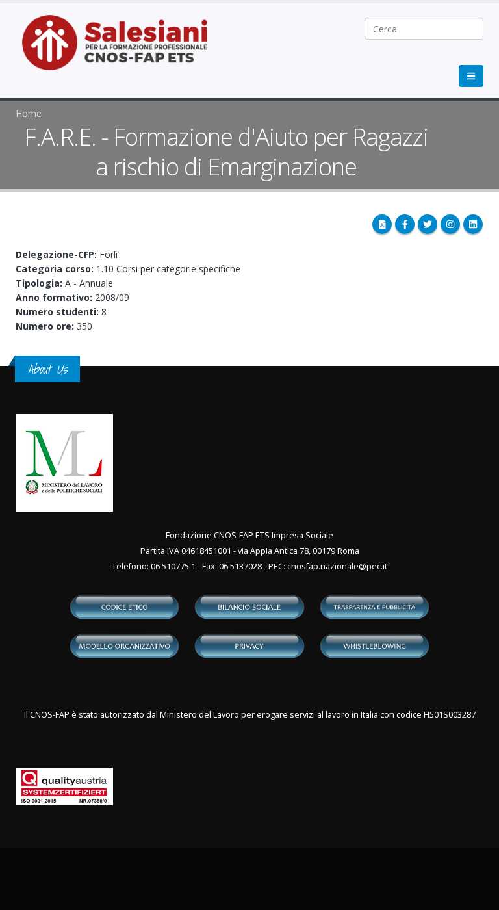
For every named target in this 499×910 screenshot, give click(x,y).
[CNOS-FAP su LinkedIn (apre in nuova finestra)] (473, 224)
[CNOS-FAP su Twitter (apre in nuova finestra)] (427, 224)
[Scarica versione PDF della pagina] (382, 224)
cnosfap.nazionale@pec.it (337, 566)
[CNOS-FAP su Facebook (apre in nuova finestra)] (405, 224)
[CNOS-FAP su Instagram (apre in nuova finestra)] (450, 224)
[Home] (122, 49)
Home (29, 113)
